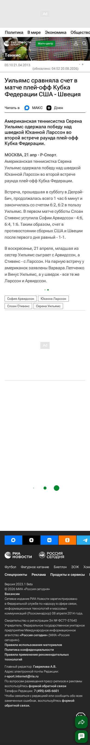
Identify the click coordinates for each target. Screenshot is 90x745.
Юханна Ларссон (53, 299)
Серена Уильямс (48, 306)
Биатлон (60, 567)
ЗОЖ (75, 567)
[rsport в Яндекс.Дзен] (31, 540)
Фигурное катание (35, 567)
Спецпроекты (16, 575)
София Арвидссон (20, 299)
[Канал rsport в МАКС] (13, 540)
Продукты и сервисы (67, 575)
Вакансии (12, 594)
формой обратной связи (47, 686)
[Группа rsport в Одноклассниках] (67, 540)
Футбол (10, 567)
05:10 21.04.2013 (17, 65)
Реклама (39, 575)
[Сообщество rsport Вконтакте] (49, 540)
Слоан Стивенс (18, 306)
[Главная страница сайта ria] (5, 43)
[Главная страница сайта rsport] (27, 43)
